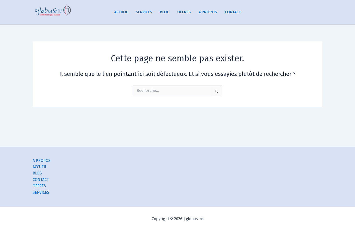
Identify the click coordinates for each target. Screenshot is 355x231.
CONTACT (233, 12)
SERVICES (144, 12)
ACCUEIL (121, 12)
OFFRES (184, 12)
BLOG (165, 12)
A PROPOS (208, 12)
